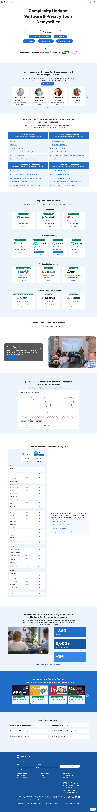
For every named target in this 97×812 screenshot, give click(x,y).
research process (55, 664)
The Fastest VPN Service (37, 388)
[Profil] (90, 2)
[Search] (94, 2)
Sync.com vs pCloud (59, 521)
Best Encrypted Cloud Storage (61, 159)
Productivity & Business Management (64, 731)
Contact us (66, 777)
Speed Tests (42, 2)
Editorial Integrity (22, 773)
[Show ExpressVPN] (38, 421)
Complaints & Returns (69, 780)
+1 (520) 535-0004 (68, 788)
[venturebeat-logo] (37, 53)
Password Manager (46, 41)
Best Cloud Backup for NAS (60, 174)
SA (33, 426)
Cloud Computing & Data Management (22, 725)
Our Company (45, 773)
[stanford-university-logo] (74, 53)
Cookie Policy (43, 803)
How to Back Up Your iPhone (61, 178)
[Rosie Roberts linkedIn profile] (77, 102)
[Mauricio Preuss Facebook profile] (20, 104)
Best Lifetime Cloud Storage (60, 152)
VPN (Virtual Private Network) (40, 36)
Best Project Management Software (21, 171)
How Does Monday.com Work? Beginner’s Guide (25, 185)
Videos (60, 2)
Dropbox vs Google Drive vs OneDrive (65, 532)
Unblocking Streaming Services (20, 737)
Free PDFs (51, 2)
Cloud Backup (28, 41)
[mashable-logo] (25, 53)
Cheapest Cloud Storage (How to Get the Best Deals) (68, 155)
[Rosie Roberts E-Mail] (76, 102)
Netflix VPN (13, 144)
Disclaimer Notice (53, 803)
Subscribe (70, 766)
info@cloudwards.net (69, 790)
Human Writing (21, 775)
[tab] (47, 107)
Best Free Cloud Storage (59, 144)
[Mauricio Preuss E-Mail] (17, 104)
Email (39, 764)
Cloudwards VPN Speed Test (28, 425)
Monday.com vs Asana (60, 528)
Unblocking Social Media (60, 737)
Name (18, 764)
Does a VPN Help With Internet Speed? (22, 159)
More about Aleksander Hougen (58, 102)
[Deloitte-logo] (56, 53)
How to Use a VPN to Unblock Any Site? (22, 152)
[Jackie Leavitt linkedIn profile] (40, 104)
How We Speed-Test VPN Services (57, 388)
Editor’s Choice (39, 252)
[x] (76, 797)
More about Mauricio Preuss (20, 102)
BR (32, 426)
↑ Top (93, 809)
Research (68, 2)
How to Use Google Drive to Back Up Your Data (66, 181)
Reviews (16, 2)
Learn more (12, 357)
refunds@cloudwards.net (70, 792)
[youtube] (73, 797)
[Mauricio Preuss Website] (18, 104)
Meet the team (47, 84)
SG (35, 426)
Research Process (22, 780)
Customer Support (68, 775)
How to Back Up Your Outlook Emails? (63, 185)
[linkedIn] (79, 797)
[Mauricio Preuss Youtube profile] (22, 104)
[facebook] (69, 797)
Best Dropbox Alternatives (60, 148)
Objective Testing (22, 777)
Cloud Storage (60, 36)
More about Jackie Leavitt (39, 102)
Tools (76, 2)
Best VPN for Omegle (16, 148)
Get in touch (66, 773)
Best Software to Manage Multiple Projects (23, 174)
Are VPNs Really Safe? (17, 155)
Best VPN (13, 141)
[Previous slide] (9, 97)
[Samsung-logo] (65, 53)
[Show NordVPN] (24, 421)
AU (30, 426)
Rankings (24, 2)
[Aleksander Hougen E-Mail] (57, 104)
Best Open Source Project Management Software (25, 178)
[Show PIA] (46, 421)
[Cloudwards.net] (6, 2)
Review (23, 226)
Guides (33, 2)
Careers (43, 777)
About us (43, 775)
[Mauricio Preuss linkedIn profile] (23, 104)
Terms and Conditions (32, 803)
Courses (84, 2)
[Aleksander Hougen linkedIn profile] (58, 104)
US (27, 426)
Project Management (64, 41)
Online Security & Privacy (60, 725)
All (25, 426)
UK (29, 426)
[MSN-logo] (48, 53)
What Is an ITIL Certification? (19, 181)
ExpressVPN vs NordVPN (61, 525)
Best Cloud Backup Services (60, 171)
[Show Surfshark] (31, 421)
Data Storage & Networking (19, 731)
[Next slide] (87, 97)
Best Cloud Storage (58, 141)
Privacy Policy (21, 803)
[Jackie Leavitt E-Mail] (38, 104)
